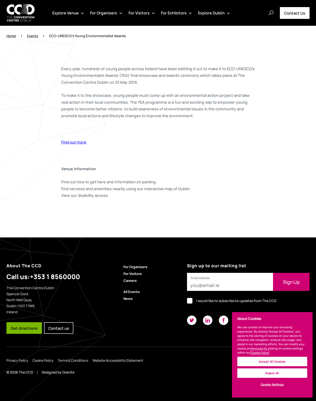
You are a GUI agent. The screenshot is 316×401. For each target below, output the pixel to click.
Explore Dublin (211, 12)
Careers (130, 280)
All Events (131, 291)
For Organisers (103, 12)
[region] (272, 355)
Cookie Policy (42, 360)
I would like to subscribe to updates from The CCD (236, 300)
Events (32, 35)
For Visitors (139, 12)
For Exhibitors (174, 12)
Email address (200, 278)
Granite (68, 372)
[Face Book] (223, 320)
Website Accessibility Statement (117, 360)
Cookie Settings (272, 384)
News (128, 298)
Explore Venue (65, 12)
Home (11, 35)
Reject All (272, 373)
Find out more (73, 142)
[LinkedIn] (207, 320)
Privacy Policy (17, 360)
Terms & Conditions (73, 360)
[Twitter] (191, 320)
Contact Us (294, 13)
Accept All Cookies (272, 361)
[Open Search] (271, 13)
